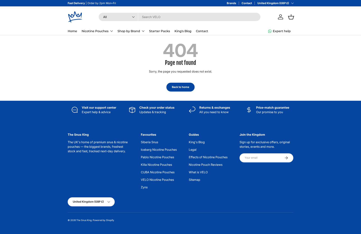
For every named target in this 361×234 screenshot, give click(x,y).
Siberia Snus (149, 142)
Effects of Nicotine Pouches (208, 157)
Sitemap (194, 180)
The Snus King (84, 220)
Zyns (144, 187)
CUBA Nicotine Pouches (157, 172)
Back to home (180, 87)
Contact (247, 3)
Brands (231, 3)
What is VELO (198, 172)
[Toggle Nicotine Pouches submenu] (111, 31)
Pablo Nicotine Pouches (157, 157)
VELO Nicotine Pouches (157, 180)
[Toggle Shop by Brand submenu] (143, 31)
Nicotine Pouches (95, 31)
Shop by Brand (129, 31)
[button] (291, 17)
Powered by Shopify (103, 220)
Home (72, 31)
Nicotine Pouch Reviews (205, 165)
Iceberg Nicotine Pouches (159, 149)
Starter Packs (159, 31)
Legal (192, 149)
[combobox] (179, 17)
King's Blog (182, 31)
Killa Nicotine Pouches (156, 165)
